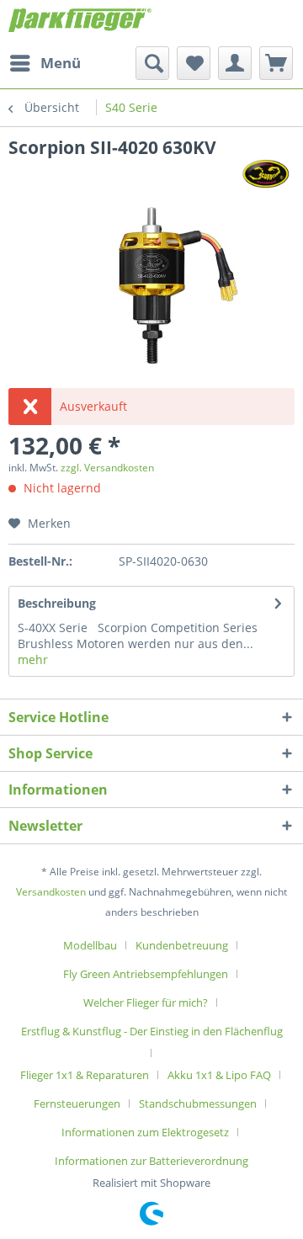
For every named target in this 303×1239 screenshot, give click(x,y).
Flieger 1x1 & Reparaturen (84, 1074)
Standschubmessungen (198, 1103)
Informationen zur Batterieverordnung (151, 1160)
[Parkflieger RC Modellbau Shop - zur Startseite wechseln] (80, 23)
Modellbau (90, 945)
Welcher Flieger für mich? (145, 1002)
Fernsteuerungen (77, 1103)
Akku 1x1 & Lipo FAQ (219, 1074)
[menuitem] (44, 63)
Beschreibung (57, 603)
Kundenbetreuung (182, 945)
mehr (33, 659)
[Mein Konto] (235, 63)
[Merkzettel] (193, 63)
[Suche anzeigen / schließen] (152, 63)
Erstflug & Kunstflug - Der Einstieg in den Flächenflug (152, 1031)
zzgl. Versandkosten (107, 467)
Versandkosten (51, 892)
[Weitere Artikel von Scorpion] (266, 174)
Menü (60, 62)
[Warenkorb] (276, 63)
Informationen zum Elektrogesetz (145, 1132)
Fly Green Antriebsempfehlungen (145, 973)
